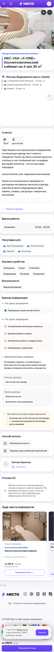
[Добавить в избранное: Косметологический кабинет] (43, 515)
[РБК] (50, 594)
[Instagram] (25, 594)
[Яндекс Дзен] (44, 594)
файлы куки (22, 629)
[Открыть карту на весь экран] (49, 96)
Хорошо (42, 632)
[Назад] (4, 3)
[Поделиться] (43, 12)
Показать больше (14, 209)
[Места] (27, 4)
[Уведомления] (10, 3)
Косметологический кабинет (21, 551)
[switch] (5, 639)
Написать (21, 467)
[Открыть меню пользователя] (49, 3)
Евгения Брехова (21, 462)
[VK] (38, 594)
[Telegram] (31, 594)
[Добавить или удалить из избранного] (49, 12)
